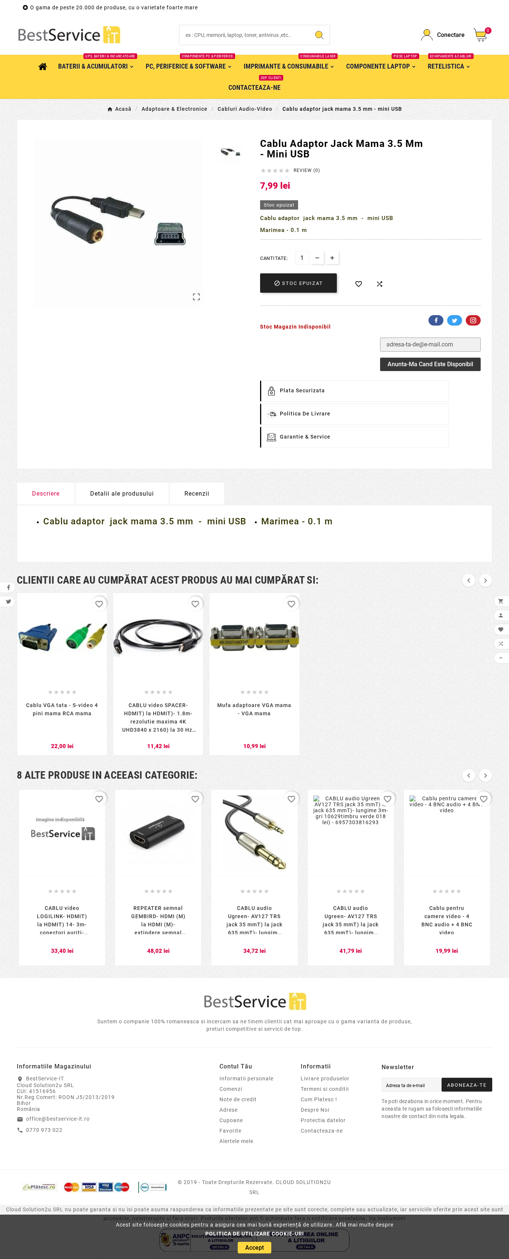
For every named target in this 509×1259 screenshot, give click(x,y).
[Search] (319, 35)
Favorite (230, 1131)
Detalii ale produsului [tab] (122, 493)
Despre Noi (315, 1110)
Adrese (228, 1110)
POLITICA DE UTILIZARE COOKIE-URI (254, 1234)
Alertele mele (236, 1141)
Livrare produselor (325, 1078)
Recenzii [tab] (196, 493)
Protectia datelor (323, 1120)
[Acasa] (43, 66)
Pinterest (473, 320)
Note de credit (238, 1099)
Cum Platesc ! (319, 1099)
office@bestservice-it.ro (58, 1119)
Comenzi (230, 1089)
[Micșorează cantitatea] (317, 257)
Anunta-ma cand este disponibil (430, 364)
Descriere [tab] (46, 493)
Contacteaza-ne (322, 1131)
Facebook (436, 320)
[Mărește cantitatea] (332, 257)
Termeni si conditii (325, 1089)
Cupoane (231, 1120)
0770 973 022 (44, 1130)
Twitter (454, 320)
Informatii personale (246, 1078)
